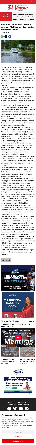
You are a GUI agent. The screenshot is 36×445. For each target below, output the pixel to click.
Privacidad (22, 402)
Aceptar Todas (18, 441)
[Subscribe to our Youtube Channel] (21, 408)
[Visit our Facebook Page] (9, 408)
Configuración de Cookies (18, 405)
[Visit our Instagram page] (27, 408)
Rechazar (18, 436)
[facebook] (9, 36)
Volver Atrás (5, 260)
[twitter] (5, 36)
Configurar (18, 432)
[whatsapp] (2, 36)
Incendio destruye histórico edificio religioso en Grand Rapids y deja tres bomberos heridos (23, 17)
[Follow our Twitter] (15, 408)
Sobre (9, 402)
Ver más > (31, 322)
